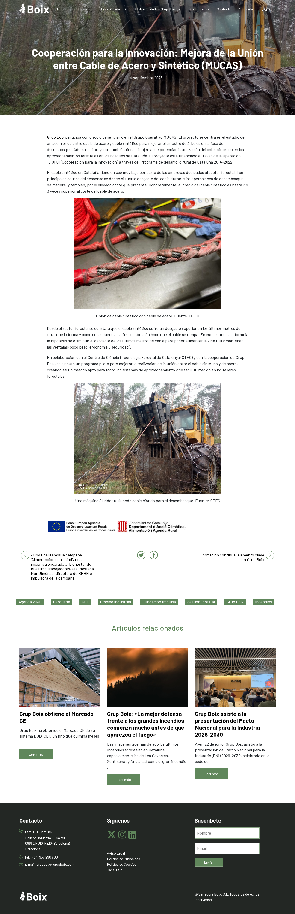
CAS (265, 9)
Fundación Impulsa (159, 601)
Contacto (224, 9)
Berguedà (61, 601)
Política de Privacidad (123, 858)
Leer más (36, 754)
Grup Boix (80, 9)
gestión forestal (201, 601)
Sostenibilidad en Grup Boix (155, 9)
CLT (85, 601)
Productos (196, 9)
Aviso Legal (116, 853)
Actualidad (246, 9)
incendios (263, 601)
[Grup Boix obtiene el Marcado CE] (59, 677)
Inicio (61, 9)
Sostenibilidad (111, 9)
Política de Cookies (121, 864)
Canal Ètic (114, 870)
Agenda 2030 (29, 601)
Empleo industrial (115, 601)
